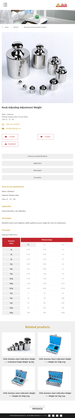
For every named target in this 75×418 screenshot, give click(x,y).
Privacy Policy (43, 415)
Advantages (37, 170)
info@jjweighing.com (13, 129)
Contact (47, 137)
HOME (6, 27)
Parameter (37, 178)
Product (16, 27)
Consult (12, 137)
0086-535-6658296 (12, 124)
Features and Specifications (37, 156)
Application (37, 163)
